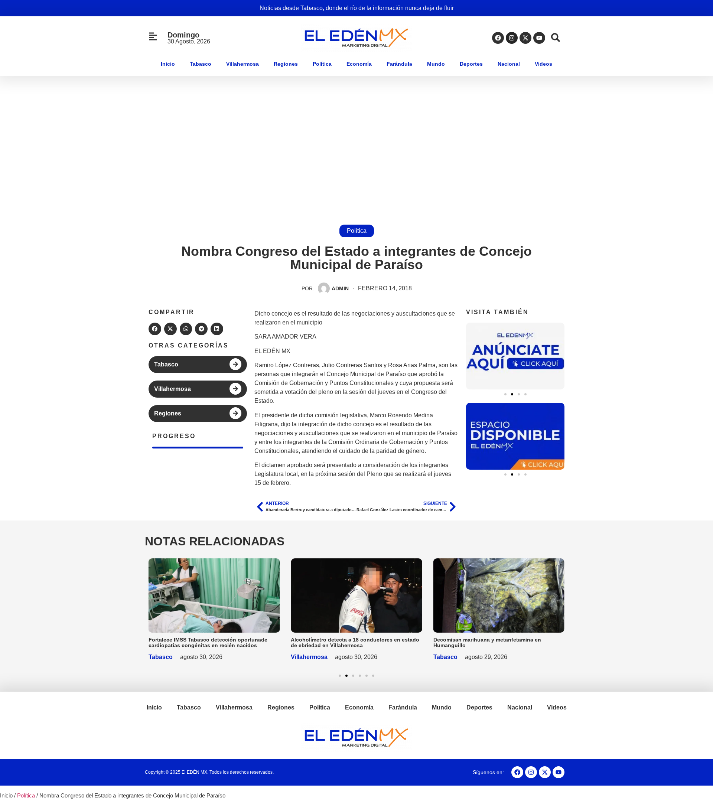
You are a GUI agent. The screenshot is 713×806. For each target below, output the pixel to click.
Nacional (509, 64)
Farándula (399, 64)
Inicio (168, 64)
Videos (543, 64)
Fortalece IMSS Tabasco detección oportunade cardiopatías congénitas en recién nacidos (208, 642)
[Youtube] (539, 38)
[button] (155, 329)
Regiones (286, 64)
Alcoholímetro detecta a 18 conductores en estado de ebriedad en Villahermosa (355, 642)
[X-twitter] (525, 38)
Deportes (471, 64)
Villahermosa (242, 64)
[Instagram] (512, 38)
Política (322, 64)
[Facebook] (498, 38)
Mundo (436, 64)
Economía (359, 64)
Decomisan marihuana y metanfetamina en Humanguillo (487, 642)
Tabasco (200, 64)
